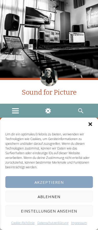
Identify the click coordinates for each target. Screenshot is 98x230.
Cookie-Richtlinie (23, 223)
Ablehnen (49, 196)
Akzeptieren (49, 182)
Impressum (79, 223)
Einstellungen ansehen (49, 211)
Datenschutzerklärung (52, 223)
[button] (90, 124)
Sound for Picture (49, 92)
